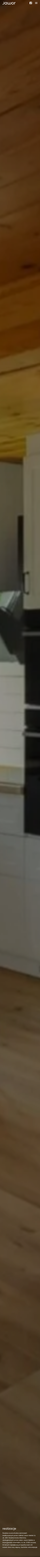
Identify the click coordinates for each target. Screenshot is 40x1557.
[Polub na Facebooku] (31, 3)
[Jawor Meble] (8, 3)
